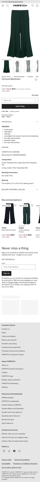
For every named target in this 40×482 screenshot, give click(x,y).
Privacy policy (7, 459)
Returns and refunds (9, 340)
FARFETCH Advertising (10, 383)
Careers (4, 372)
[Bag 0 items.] (37, 5)
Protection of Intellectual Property (25, 463)
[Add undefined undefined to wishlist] (15, 205)
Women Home (6, 76)
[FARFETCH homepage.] (20, 5)
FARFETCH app (7, 376)
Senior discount (7, 423)
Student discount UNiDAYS (11, 405)
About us (5, 365)
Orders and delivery (9, 336)
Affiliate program (8, 397)
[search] (7, 5)
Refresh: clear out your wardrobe (13, 434)
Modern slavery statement (11, 380)
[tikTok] (9, 451)
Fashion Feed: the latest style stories (15, 441)
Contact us (6, 329)
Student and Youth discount (12, 412)
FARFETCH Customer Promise (12, 354)
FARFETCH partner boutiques (12, 369)
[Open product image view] (20, 34)
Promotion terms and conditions (13, 351)
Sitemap (5, 387)
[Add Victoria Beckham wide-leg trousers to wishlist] (36, 80)
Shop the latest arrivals (16, 1)
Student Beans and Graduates (13, 408)
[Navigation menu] (2, 5)
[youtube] (19, 451)
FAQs (4, 332)
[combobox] (20, 100)
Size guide (35, 95)
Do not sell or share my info (11, 467)
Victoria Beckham (19, 76)
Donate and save (8, 419)
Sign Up (6, 273)
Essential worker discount (11, 416)
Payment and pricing (9, 343)
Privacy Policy (13, 282)
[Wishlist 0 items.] (32, 5)
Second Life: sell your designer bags (15, 437)
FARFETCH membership (10, 401)
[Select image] (6, 66)
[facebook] (14, 451)
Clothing (30, 76)
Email (3, 263)
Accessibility (6, 463)
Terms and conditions (22, 459)
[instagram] (4, 451)
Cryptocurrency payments (11, 347)
